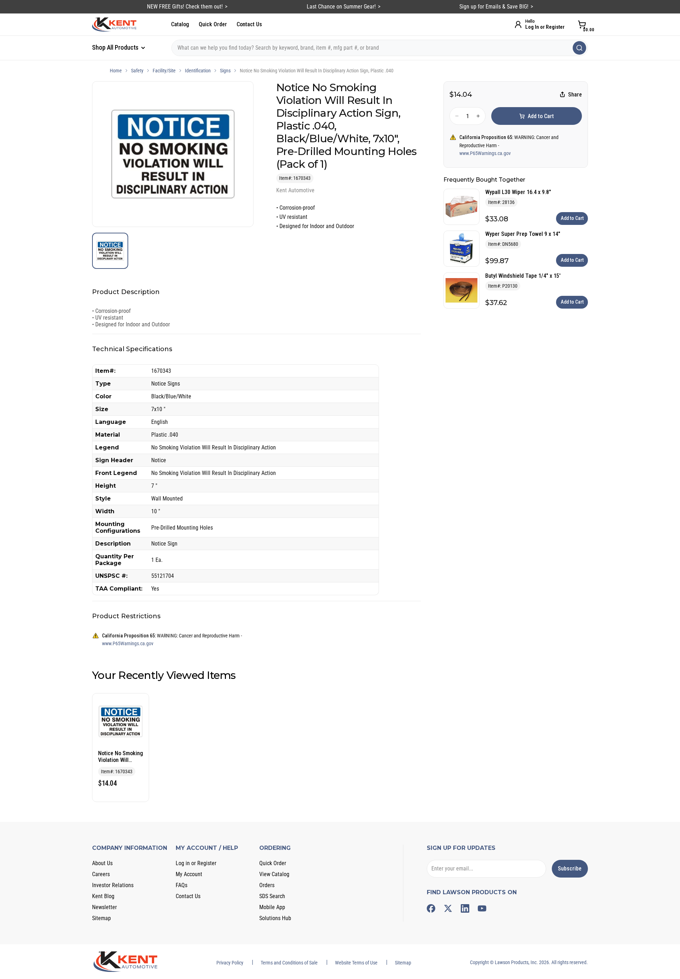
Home (116, 70)
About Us (102, 863)
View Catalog (274, 874)
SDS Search (272, 896)
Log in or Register (196, 863)
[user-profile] (518, 24)
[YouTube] (482, 908)
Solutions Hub (275, 918)
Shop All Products (116, 47)
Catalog (180, 24)
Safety (137, 70)
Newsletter (104, 907)
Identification (198, 70)
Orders (266, 885)
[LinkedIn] (465, 908)
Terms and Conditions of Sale (289, 963)
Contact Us (249, 24)
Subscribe (570, 868)
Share (575, 94)
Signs (225, 70)
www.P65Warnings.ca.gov (485, 153)
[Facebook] (431, 908)
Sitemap (101, 918)
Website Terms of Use (356, 963)
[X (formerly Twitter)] (448, 908)
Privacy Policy (229, 963)
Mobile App (272, 907)
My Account (189, 874)
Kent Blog (103, 896)
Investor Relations (113, 885)
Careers (101, 874)
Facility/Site (164, 70)
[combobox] (379, 48)
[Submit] (579, 48)
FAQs (181, 885)
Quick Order (213, 24)
